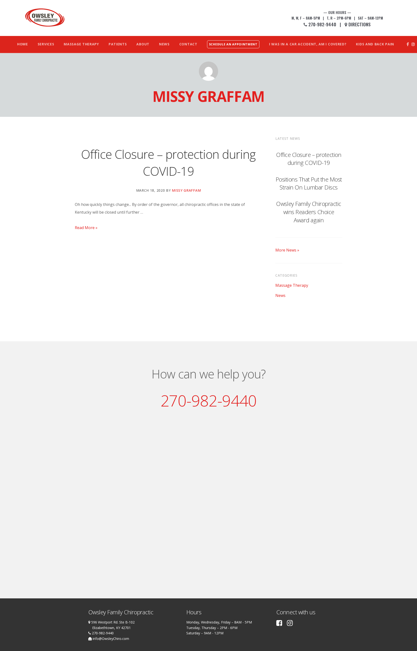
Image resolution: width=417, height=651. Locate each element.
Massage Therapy (291, 285)
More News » (287, 250)
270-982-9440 (321, 24)
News (280, 295)
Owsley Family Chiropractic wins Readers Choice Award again (308, 212)
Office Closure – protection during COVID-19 (308, 159)
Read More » (86, 227)
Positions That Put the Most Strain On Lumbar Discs (309, 183)
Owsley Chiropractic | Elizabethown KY (45, 17)
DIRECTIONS (359, 24)
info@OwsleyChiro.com (110, 638)
